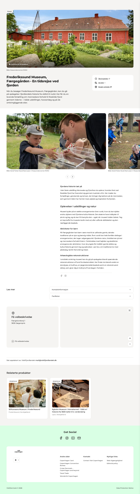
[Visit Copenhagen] (18, 451)
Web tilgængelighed (114, 460)
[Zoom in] (129, 338)
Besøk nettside (104, 87)
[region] (97, 327)
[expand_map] (129, 310)
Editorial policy (112, 463)
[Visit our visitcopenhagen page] (61, 438)
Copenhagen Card (67, 460)
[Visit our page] (67, 438)
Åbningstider (103, 79)
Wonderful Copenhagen (69, 476)
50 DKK (101, 83)
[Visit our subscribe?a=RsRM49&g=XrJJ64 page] (79, 438)
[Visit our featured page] (73, 438)
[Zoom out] (129, 344)
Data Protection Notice (124, 488)
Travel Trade (64, 473)
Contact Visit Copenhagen (93, 460)
